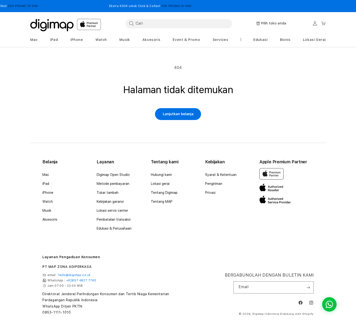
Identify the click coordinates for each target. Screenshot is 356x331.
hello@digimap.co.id (74, 275)
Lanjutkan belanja (178, 114)
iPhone (47, 193)
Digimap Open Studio (113, 175)
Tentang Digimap (164, 193)
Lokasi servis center (112, 210)
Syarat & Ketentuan (221, 175)
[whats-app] (329, 304)
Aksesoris (49, 219)
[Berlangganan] (308, 287)
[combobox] (178, 23)
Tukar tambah (107, 193)
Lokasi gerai (160, 184)
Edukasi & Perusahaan (114, 228)
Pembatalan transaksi (114, 219)
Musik (46, 210)
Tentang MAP (161, 201)
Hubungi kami (161, 175)
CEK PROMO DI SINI (17, 6)
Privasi (210, 193)
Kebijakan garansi (110, 201)
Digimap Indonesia (265, 314)
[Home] (52, 24)
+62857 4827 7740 (81, 280)
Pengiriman (213, 184)
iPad (45, 184)
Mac (45, 175)
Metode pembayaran (113, 184)
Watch (47, 201)
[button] (34, 40)
